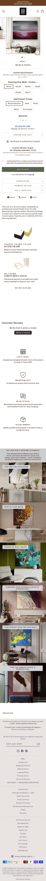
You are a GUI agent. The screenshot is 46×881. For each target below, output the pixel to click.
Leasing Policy (23, 772)
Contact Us (23, 762)
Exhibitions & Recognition (23, 806)
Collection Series (23, 820)
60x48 (27, 87)
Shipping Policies (23, 765)
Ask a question (23, 190)
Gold (27, 103)
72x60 (37, 87)
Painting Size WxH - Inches (23, 82)
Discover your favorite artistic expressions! (22, 588)
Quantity (23, 116)
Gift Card (23, 847)
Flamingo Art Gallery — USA (23, 793)
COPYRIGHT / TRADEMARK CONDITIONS (23, 782)
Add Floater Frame (23, 99)
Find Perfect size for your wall (20, 627)
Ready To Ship (23, 827)
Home (22, 61)
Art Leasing (23, 844)
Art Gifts (23, 837)
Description (23, 181)
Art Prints (23, 840)
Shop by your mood (13, 507)
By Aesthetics (23, 823)
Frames (23, 833)
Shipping (14, 129)
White (16, 109)
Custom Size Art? (23, 135)
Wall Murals (23, 850)
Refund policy (23, 769)
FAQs (23, 759)
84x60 (18, 92)
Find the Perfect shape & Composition (22, 668)
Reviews (23, 813)
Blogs (23, 810)
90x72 (27, 92)
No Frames (27, 109)
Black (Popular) (14, 103)
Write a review (23, 333)
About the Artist (23, 796)
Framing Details (23, 185)
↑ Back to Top (7, 713)
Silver (35, 103)
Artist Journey (23, 799)
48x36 (18, 87)
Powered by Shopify (23, 879)
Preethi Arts (23, 789)
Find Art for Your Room (16, 467)
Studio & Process (23, 803)
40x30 (8, 87)
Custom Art (23, 830)
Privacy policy (23, 776)
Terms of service (23, 779)
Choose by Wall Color (15, 547)
